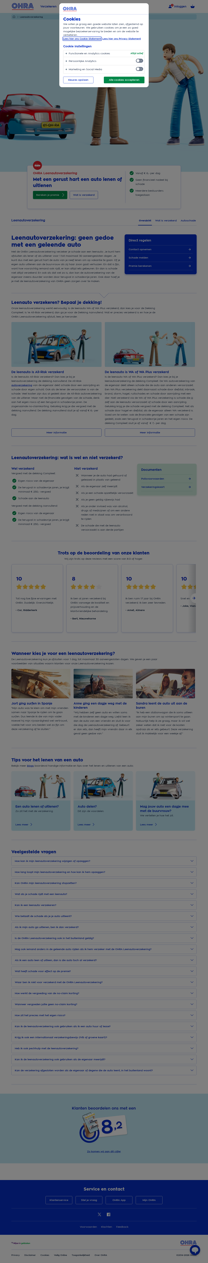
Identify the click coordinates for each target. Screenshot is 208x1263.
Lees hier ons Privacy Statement (121, 38)
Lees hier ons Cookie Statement (82, 38)
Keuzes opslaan (78, 80)
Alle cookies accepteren (124, 80)
